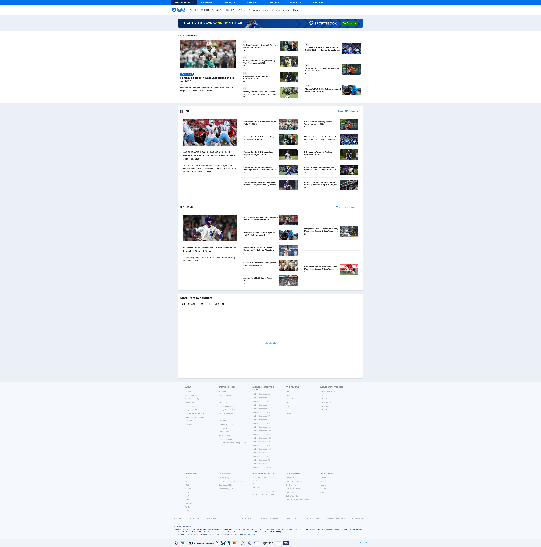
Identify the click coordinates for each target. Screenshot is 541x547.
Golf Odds (223, 421)
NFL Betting (257, 484)
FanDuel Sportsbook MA (261, 431)
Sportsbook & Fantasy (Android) (231, 481)
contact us (251, 534)
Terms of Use (291, 518)
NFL (196, 10)
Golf (187, 496)
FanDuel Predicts (326, 410)
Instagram (323, 485)
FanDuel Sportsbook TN (261, 456)
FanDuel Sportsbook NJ (261, 442)
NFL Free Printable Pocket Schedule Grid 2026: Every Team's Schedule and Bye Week (322, 49)
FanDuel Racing (325, 402)
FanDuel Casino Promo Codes (297, 500)
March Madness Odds (227, 413)
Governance (194, 518)
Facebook (323, 478)
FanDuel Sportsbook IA (261, 416)
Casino (250, 2)
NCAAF (219, 10)
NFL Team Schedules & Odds (263, 495)
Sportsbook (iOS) (225, 485)
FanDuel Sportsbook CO (261, 405)
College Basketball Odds (228, 410)
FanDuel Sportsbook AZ (261, 398)
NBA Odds (223, 399)
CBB (187, 511)
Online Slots (290, 478)
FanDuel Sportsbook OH (261, 449)
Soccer (288, 410)
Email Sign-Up (282, 10)
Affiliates (188, 421)
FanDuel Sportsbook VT (261, 464)
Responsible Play (191, 410)
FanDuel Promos (260, 10)
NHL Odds (223, 417)
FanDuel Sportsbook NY (261, 445)
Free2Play (317, 2)
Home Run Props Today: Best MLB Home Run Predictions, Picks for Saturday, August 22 (258, 250)
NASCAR (188, 503)
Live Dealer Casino (293, 489)
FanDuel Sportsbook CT (261, 409)
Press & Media (360, 518)
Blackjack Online (292, 485)
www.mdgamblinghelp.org (334, 529)
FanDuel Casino (326, 399)
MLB (206, 10)
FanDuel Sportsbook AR (261, 394)
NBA (232, 10)
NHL (243, 10)
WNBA (187, 507)
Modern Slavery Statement (195, 413)
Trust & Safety (212, 518)
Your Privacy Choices (311, 518)
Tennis (187, 500)
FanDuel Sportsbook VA (261, 460)
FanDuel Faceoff (326, 406)
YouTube (323, 489)
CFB (187, 492)
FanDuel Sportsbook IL (261, 420)
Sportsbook (206, 2)
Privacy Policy (247, 518)
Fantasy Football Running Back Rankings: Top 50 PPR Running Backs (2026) (260, 169)
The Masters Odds (226, 424)
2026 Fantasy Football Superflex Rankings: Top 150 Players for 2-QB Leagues (320, 169)
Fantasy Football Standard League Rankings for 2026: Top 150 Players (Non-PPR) (320, 184)
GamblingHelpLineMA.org (276, 529)
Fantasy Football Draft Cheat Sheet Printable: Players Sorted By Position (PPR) (260, 184)
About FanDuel (191, 395)
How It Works (190, 402)
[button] (349, 23)
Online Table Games (293, 496)
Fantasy (229, 2)
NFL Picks (256, 488)
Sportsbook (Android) (227, 489)
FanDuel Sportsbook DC (261, 412)
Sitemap (188, 424)
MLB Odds (223, 402)
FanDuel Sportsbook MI (261, 434)
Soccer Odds (224, 432)
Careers (179, 518)
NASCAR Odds (224, 435)
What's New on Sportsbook (195, 399)
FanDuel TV (295, 2)
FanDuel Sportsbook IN (261, 423)
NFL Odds (223, 391)
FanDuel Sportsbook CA (261, 401)
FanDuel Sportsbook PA (261, 453)
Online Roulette (292, 492)
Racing (273, 2)
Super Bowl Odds (225, 395)
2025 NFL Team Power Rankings (264, 491)
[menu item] (179, 7)
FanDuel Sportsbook (327, 391)
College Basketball (293, 399)
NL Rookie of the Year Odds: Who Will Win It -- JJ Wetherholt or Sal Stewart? (260, 219)
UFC (287, 406)
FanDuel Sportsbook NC (261, 438)
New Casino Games (293, 481)
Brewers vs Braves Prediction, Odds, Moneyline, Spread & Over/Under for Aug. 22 (320, 269)
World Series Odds (226, 439)
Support (188, 391)
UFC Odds (223, 428)
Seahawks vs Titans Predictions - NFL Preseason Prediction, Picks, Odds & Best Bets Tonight (209, 155)
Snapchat (323, 492)
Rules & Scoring (191, 406)
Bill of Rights (229, 518)
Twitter (322, 481)
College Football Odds (227, 406)
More (295, 10)
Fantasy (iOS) (224, 478)
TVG (321, 395)
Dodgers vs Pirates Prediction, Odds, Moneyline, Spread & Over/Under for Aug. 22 (321, 231)
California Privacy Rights (269, 518)
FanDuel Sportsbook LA (261, 427)
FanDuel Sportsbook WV (261, 467)
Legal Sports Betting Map (195, 417)
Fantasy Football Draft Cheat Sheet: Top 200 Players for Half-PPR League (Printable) (260, 94)
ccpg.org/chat (246, 529)
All (183, 304)
